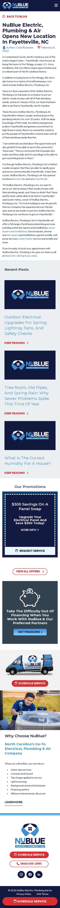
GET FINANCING (29, 632)
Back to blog (16, 16)
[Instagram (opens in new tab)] (21, 874)
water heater (26, 238)
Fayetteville (41, 178)
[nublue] (15, 5)
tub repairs (12, 235)
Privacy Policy (23, 893)
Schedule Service (31, 683)
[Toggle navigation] (56, 6)
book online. (31, 255)
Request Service (32, 551)
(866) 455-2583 (13, 255)
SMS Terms (42, 893)
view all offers (28, 571)
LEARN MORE (13, 802)
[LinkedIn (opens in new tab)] (38, 874)
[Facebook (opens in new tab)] (30, 874)
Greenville (19, 178)
